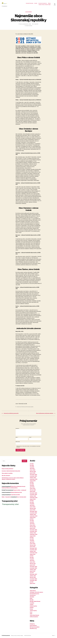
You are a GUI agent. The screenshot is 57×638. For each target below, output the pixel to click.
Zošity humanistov (34, 616)
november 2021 (33, 549)
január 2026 (32, 473)
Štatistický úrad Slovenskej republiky (27, 406)
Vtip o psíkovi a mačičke (7, 473)
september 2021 (33, 552)
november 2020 (33, 568)
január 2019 (32, 571)
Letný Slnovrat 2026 (15, 494)
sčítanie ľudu (19, 406)
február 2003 (33, 577)
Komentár (17, 428)
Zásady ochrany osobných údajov (45, 4)
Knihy (31, 598)
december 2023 (33, 511)
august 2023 (32, 517)
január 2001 (32, 583)
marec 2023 (32, 525)
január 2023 (32, 528)
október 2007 (33, 575)
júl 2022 (31, 537)
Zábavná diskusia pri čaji (16, 492)
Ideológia (32, 596)
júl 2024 (32, 500)
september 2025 (33, 479)
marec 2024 (32, 506)
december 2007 (33, 574)
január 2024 (32, 509)
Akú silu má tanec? (6, 475)
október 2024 (33, 496)
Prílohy (31, 609)
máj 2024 (32, 503)
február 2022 (33, 545)
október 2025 (33, 477)
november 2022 (33, 531)
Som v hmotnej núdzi (21, 497)
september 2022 (33, 534)
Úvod (31, 612)
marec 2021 (32, 562)
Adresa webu (18, 441)
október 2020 (33, 569)
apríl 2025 (32, 486)
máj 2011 (32, 572)
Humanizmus (33, 595)
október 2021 (33, 551)
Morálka (31, 599)
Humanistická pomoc (34, 593)
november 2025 (33, 476)
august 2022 (32, 536)
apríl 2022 (32, 542)
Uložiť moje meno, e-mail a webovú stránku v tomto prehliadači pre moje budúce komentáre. (28, 446)
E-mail (30, 437)
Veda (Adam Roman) (34, 615)
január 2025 (32, 491)
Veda (31, 613)
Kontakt (35, 3)
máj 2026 (32, 466)
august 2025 (32, 480)
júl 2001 (31, 582)
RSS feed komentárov (34, 627)
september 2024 (33, 497)
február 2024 (33, 508)
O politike (32, 603)
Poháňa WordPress (27, 635)
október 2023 (33, 514)
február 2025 (33, 490)
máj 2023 (32, 522)
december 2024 (33, 493)
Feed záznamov (33, 625)
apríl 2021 (32, 560)
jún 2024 (32, 502)
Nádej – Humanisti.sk (6, 497)
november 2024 (33, 494)
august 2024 (33, 499)
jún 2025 (32, 483)
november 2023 (33, 512)
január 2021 (32, 565)
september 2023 (33, 516)
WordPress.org (33, 628)
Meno (17, 437)
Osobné (31, 604)
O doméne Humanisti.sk (42, 3)
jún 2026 (32, 465)
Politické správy (33, 606)
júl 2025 (31, 482)
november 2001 (33, 580)
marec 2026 (32, 470)
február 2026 (33, 471)
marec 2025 (32, 488)
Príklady (31, 607)
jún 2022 (32, 539)
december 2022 (33, 529)
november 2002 (33, 578)
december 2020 (33, 566)
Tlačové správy (28, 11)
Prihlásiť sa (32, 623)
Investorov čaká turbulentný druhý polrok (11, 471)
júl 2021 (31, 555)
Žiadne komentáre (29, 25)
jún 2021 (32, 557)
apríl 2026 (32, 468)
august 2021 (32, 554)
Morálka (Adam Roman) (35, 601)
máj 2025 (32, 485)
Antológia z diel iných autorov (36, 592)
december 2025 (33, 474)
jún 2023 (32, 520)
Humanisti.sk (7, 635)
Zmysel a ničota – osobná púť (19, 490)
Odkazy (49, 3)
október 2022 (33, 532)
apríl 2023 (32, 523)
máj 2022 (32, 540)
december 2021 (33, 548)
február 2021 (33, 563)
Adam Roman (33, 590)
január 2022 (32, 546)
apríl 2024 (32, 505)
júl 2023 (31, 519)
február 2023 (33, 526)
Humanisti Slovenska (29, 3)
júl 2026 (32, 463)
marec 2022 (32, 543)
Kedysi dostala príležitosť (7, 468)
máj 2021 (32, 559)
